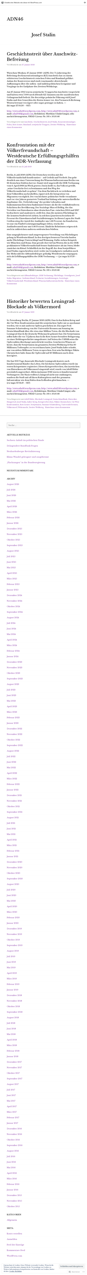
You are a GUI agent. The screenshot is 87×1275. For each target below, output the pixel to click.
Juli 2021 (11, 823)
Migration (16, 278)
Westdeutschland (31, 281)
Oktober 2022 (13, 740)
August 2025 (13, 551)
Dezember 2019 (14, 929)
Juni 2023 (11, 695)
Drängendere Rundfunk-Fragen (22, 446)
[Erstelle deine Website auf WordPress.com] (43, 2)
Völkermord (12, 407)
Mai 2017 (11, 1101)
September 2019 (14, 945)
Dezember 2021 (14, 795)
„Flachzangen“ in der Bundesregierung (26, 462)
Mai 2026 (11, 501)
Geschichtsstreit (40, 122)
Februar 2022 (13, 784)
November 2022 (14, 734)
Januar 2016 (12, 1190)
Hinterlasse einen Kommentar (57, 407)
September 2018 (14, 1012)
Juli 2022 (11, 756)
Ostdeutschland (28, 278)
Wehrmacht (23, 407)
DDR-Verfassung (46, 275)
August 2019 (13, 951)
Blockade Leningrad (43, 399)
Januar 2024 (12, 656)
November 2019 (14, 934)
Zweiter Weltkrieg (57, 125)
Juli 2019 (11, 956)
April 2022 (12, 773)
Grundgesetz (69, 275)
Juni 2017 (11, 1095)
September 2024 (15, 612)
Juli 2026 (11, 490)
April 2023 (12, 706)
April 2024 (12, 640)
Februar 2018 (13, 1051)
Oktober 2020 (13, 873)
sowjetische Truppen (40, 125)
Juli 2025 (11, 556)
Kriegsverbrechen (45, 402)
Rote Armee (17, 125)
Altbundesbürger (31, 275)
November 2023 (14, 667)
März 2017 (12, 1112)
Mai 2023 (11, 701)
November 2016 (14, 1134)
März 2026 (12, 512)
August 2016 (13, 1151)
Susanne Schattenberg (51, 405)
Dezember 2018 (14, 995)
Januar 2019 (12, 990)
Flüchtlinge (58, 275)
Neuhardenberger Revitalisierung (23, 451)
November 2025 (14, 534)
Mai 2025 (11, 567)
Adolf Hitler (29, 399)
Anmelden (12, 1239)
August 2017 (13, 1084)
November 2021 (14, 801)
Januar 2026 (12, 523)
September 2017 (14, 1079)
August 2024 (13, 617)
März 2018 (12, 1045)
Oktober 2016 (13, 1140)
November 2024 (14, 601)
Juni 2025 (11, 562)
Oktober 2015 (13, 1206)
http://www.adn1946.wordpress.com (59, 111)
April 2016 (12, 1173)
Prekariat (40, 278)
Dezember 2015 (14, 1195)
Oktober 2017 (13, 1073)
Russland (27, 125)
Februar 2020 (13, 917)
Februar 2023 (13, 717)
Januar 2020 (13, 923)
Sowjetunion (36, 405)
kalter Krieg (32, 402)
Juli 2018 (11, 1023)
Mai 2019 (11, 967)
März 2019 (12, 979)
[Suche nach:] (43, 425)
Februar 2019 (13, 984)
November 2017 (14, 1067)
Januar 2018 (12, 1056)
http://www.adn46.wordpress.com (23, 111)
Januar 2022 (12, 790)
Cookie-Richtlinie (15, 1271)
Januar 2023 (12, 723)
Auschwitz (28, 122)
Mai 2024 (11, 634)
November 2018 (14, 1001)
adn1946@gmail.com (22, 114)
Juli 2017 (11, 1090)
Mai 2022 (11, 767)
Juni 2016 (11, 1162)
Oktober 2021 (13, 806)
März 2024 (12, 645)
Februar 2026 (13, 517)
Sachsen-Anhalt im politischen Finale (25, 440)
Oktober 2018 (13, 1006)
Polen (9, 125)
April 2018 (12, 1040)
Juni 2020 (11, 895)
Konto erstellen (14, 1233)
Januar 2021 (12, 856)
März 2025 (12, 579)
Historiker (72, 399)
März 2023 (12, 712)
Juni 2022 (11, 762)
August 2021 (13, 817)
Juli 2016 (11, 1156)
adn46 (15, 19)
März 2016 (12, 1178)
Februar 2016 (13, 1184)
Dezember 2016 (14, 1129)
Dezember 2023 (14, 662)
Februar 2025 (13, 584)
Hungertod (11, 402)
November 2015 (14, 1201)
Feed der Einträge (15, 1245)
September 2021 (14, 812)
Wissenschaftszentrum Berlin (51, 281)
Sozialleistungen (51, 278)
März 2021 (12, 845)
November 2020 (14, 867)
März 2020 (12, 912)
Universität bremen (69, 405)
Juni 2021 (11, 829)
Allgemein (12, 1220)
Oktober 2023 (13, 673)
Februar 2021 (13, 851)
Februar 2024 (13, 651)
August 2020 (13, 884)
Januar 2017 (12, 1123)
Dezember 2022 (14, 729)
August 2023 (13, 684)
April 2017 (12, 1106)
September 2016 (14, 1145)
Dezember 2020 (14, 862)
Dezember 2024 (14, 595)
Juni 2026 (11, 495)
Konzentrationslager (66, 122)
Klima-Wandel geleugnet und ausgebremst (28, 457)
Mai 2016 (11, 1167)
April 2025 (12, 573)
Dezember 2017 (14, 1062)
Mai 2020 (11, 901)
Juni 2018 (11, 1029)
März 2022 (12, 779)
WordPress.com (14, 1256)
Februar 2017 (13, 1117)
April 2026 (12, 506)
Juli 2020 (11, 890)
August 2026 (13, 484)
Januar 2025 (12, 590)
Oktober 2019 (13, 940)
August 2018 (13, 1017)
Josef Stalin (52, 122)
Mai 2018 (11, 1034)
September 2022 (15, 745)
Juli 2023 (11, 690)
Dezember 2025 (14, 529)
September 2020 (15, 879)
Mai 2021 (11, 834)
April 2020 (12, 906)
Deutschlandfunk (60, 399)
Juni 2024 (11, 629)
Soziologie (63, 278)
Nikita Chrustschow (62, 402)
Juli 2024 (11, 623)
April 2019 (12, 973)
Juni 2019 (11, 962)
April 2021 (12, 840)
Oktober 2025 (13, 540)
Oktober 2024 (13, 606)
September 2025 (15, 545)
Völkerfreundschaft (15, 281)
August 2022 (13, 751)
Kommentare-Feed (16, 1250)
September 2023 (15, 679)
